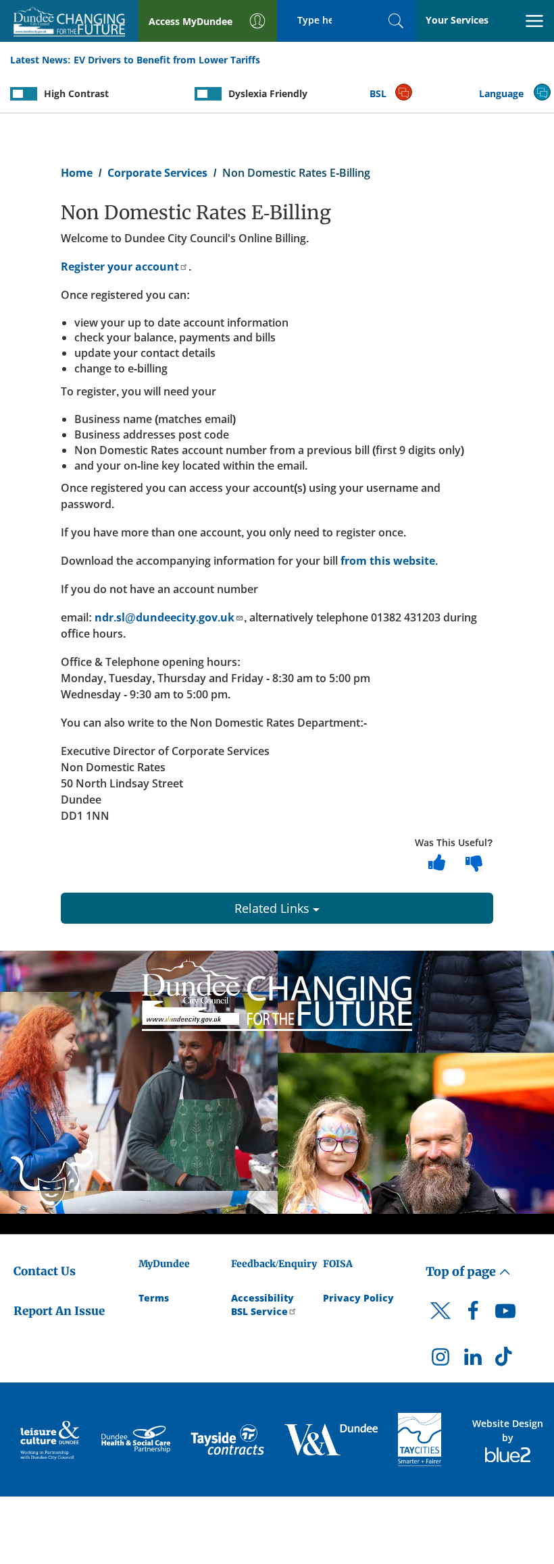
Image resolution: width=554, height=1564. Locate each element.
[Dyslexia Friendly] (208, 94)
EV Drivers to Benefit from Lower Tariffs (167, 59)
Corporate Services (157, 172)
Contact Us (45, 1271)
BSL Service (259, 1311)
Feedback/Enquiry (274, 1264)
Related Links (273, 908)
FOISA (338, 1264)
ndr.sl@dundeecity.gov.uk (164, 617)
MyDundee (164, 1264)
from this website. (388, 560)
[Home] (277, 992)
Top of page (462, 1271)
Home (77, 172)
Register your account (120, 266)
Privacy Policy (358, 1297)
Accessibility (262, 1297)
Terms (153, 1297)
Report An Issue (59, 1311)
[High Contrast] (23, 94)
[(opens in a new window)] (50, 1439)
